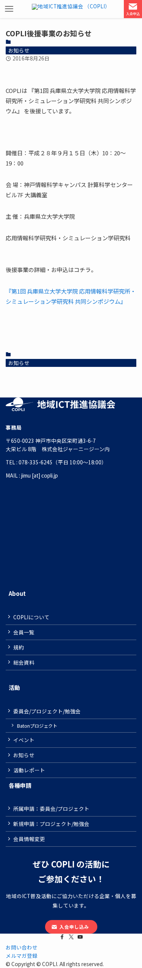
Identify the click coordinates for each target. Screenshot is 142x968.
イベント (23, 740)
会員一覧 (23, 632)
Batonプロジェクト (37, 725)
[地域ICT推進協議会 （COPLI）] (71, 9)
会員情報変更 (29, 839)
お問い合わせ (21, 947)
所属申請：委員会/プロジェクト (51, 808)
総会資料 (23, 662)
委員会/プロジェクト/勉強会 (47, 711)
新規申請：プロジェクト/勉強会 (51, 823)
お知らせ (19, 50)
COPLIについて (31, 617)
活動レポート (29, 770)
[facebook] (62, 937)
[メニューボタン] (9, 9)
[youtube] (80, 937)
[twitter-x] (71, 937)
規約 (18, 647)
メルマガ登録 (21, 955)
